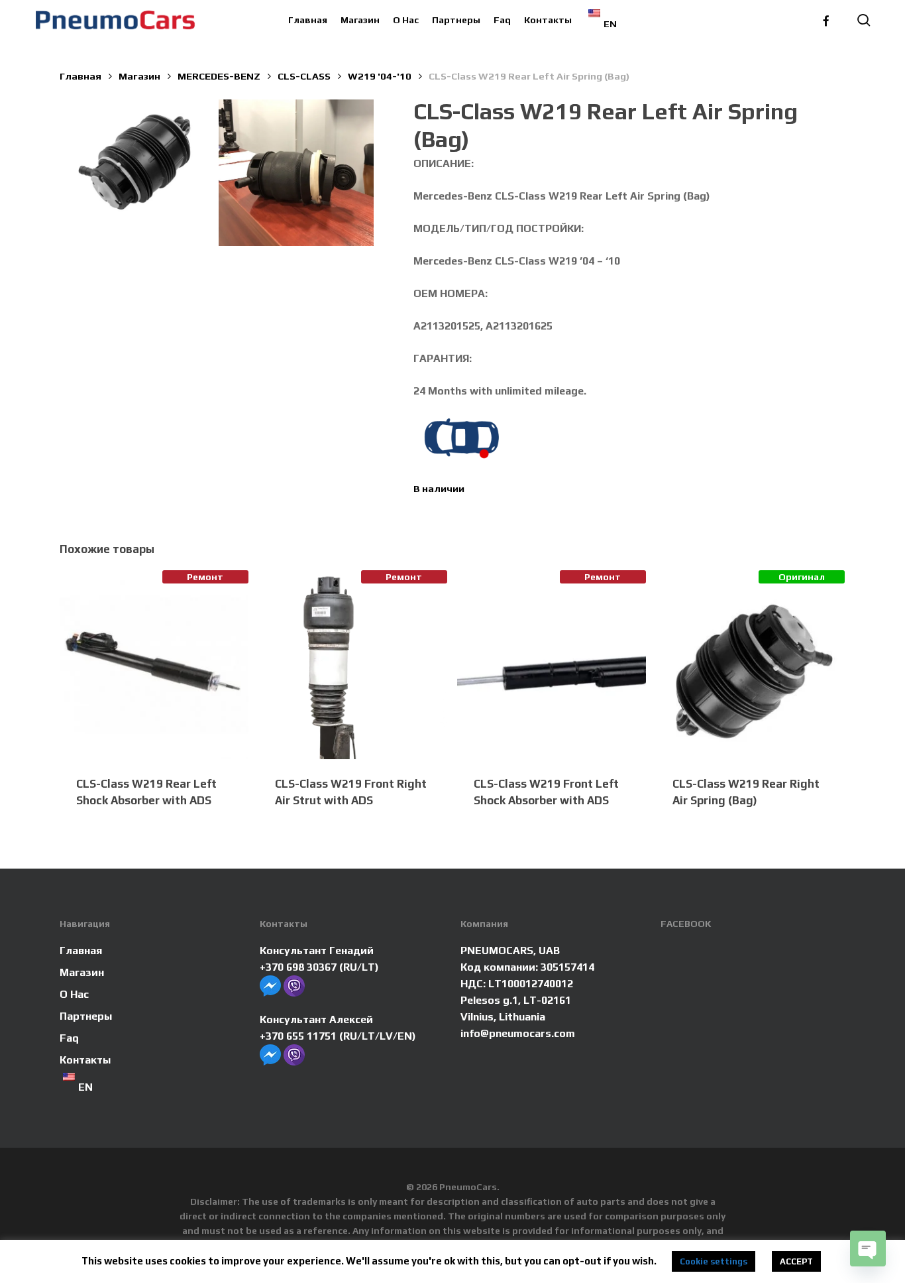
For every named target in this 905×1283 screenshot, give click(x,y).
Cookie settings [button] (713, 1261)
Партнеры (86, 1016)
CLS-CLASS (304, 76)
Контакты (85, 1060)
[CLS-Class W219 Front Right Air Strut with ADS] (352, 664)
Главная (80, 76)
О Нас (74, 994)
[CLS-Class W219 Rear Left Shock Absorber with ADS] (154, 664)
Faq (69, 1038)
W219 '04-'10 (379, 76)
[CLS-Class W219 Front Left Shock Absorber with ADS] (551, 664)
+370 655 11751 (298, 1036)
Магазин (139, 76)
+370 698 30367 (298, 967)
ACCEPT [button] (796, 1261)
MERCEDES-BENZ (219, 76)
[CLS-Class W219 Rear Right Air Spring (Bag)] (750, 664)
